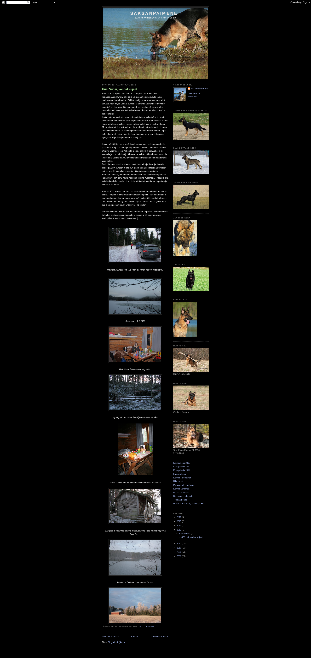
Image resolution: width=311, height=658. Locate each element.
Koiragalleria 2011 (181, 470)
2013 (179, 525)
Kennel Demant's (181, 489)
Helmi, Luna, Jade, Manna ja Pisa (189, 503)
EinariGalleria (179, 474)
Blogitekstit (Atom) (116, 642)
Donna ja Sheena (181, 492)
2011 (179, 543)
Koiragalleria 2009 (181, 463)
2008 (179, 556)
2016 (179, 517)
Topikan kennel (180, 500)
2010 (179, 548)
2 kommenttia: (152, 626)
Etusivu (134, 636)
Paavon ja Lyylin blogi (183, 485)
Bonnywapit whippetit (183, 496)
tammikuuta (185, 533)
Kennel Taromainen (182, 478)
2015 (179, 521)
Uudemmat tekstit (110, 636)
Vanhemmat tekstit (159, 636)
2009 (179, 552)
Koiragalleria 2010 (181, 466)
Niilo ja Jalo (178, 481)
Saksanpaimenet (155, 13)
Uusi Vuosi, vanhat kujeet (119, 89)
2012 (179, 530)
